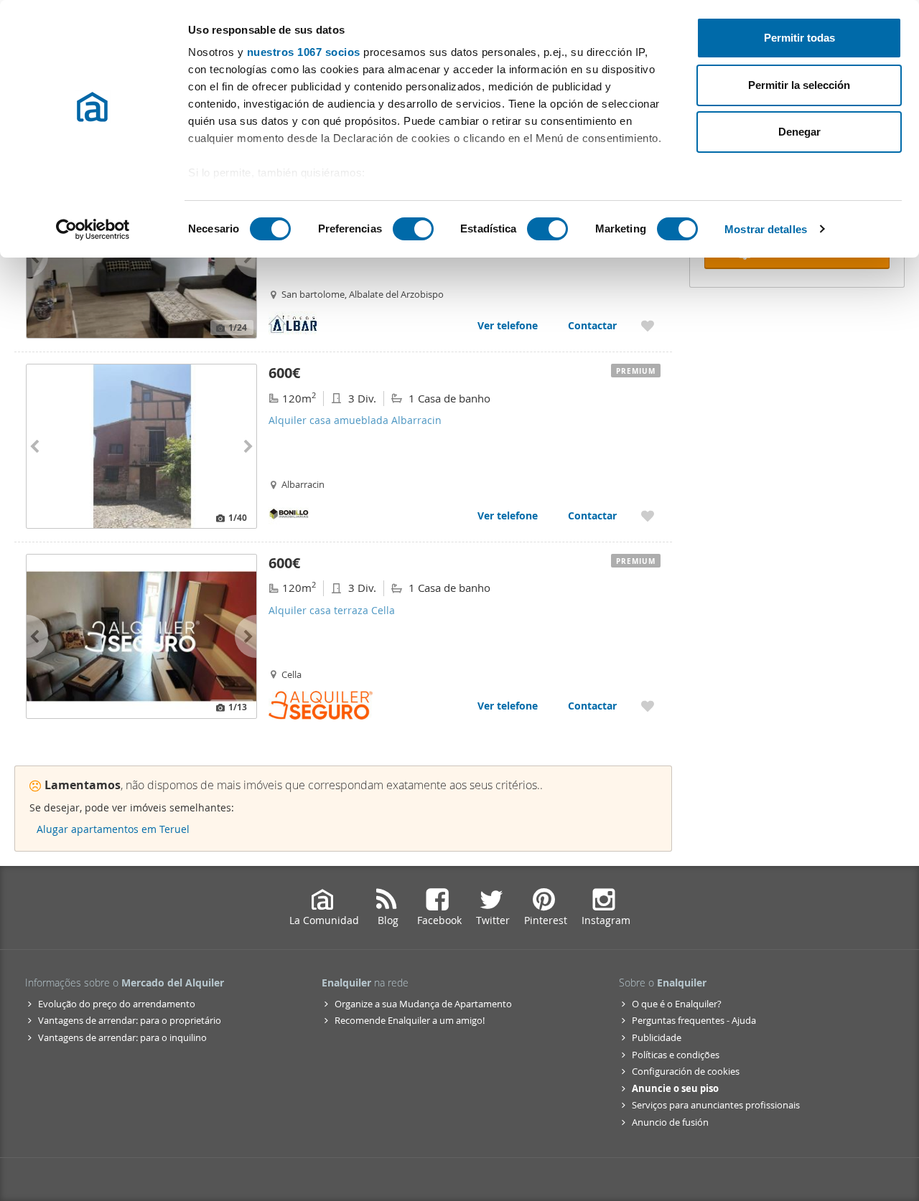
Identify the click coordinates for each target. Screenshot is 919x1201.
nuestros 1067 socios (303, 52)
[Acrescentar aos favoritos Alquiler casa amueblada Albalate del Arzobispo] (648, 325)
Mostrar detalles (765, 229)
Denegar (799, 132)
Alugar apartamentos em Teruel (113, 829)
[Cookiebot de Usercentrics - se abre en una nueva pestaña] (93, 229)
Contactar (592, 325)
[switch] (413, 228)
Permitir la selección (799, 85)
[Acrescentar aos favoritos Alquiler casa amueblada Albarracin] (648, 515)
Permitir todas (799, 38)
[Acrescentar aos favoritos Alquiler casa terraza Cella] (648, 705)
